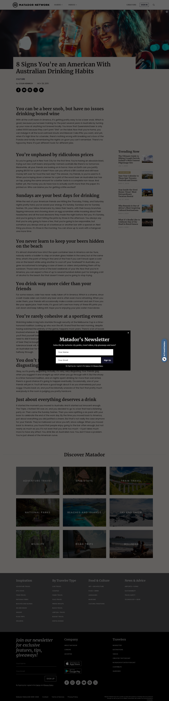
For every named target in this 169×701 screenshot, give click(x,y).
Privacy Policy (98, 366)
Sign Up (107, 360)
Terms (88, 366)
